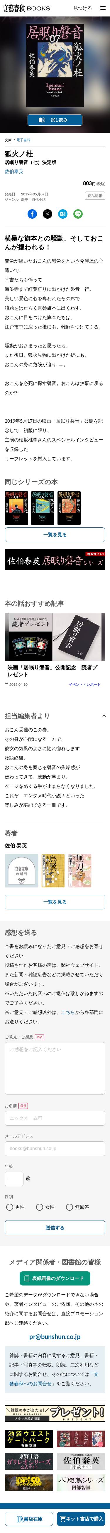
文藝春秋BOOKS (26, 8)
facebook (32, 214)
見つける (82, 8)
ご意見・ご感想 (19, 1037)
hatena (62, 214)
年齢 (9, 1167)
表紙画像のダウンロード (58, 1278)
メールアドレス (19, 1136)
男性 (20, 1207)
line (78, 214)
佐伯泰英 (14, 171)
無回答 (82, 1207)
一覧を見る (55, 534)
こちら (68, 1012)
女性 (50, 1207)
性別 (9, 1197)
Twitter (47, 214)
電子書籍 (23, 140)
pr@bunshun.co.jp (55, 1337)
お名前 (11, 1106)
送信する (55, 1227)
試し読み (59, 120)
